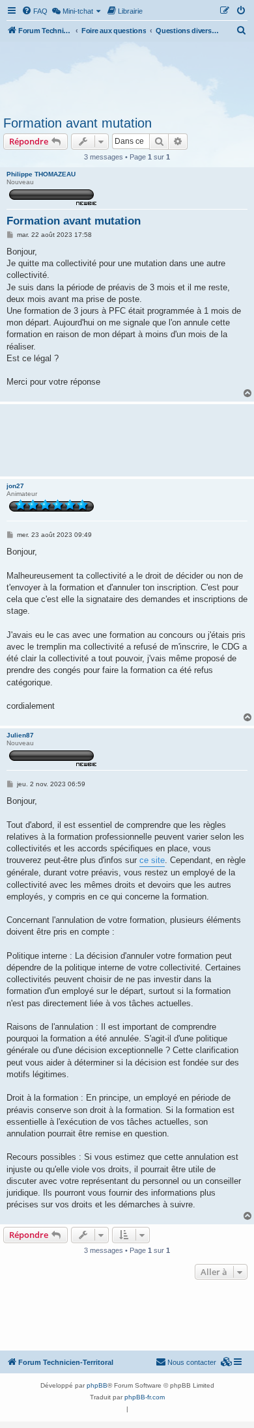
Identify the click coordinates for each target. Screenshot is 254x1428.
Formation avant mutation (77, 123)
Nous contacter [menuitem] (191, 1362)
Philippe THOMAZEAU (41, 174)
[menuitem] (34, 11)
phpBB (97, 1385)
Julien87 (20, 735)
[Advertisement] (127, 76)
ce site (152, 860)
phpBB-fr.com (144, 1397)
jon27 (15, 485)
